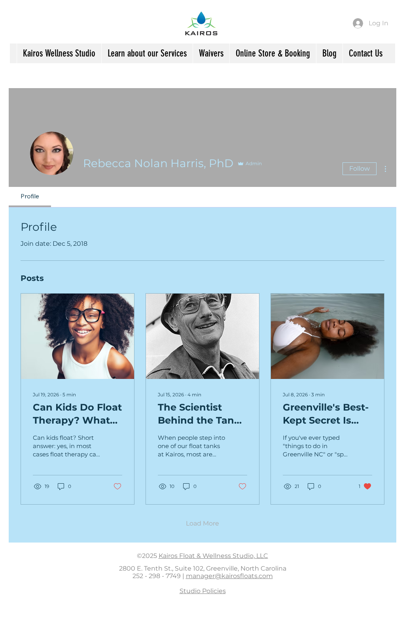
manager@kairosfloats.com (229, 576)
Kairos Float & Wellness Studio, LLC (213, 556)
